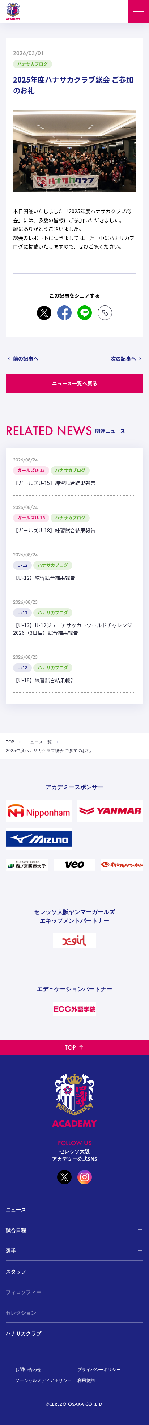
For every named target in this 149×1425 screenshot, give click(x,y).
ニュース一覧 (39, 742)
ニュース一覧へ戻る (74, 383)
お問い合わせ (28, 1369)
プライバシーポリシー (99, 1369)
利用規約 (86, 1380)
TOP (10, 742)
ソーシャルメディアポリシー (43, 1380)
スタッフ (16, 1271)
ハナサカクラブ (23, 1333)
